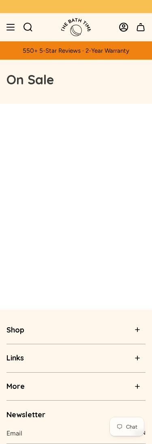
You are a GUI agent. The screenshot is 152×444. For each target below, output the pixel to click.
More (15, 386)
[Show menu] (10, 27)
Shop (15, 330)
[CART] (140, 27)
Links (15, 357)
